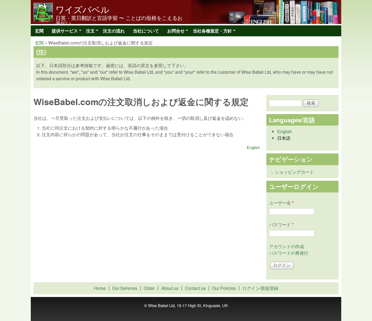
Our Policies (224, 288)
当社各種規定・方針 (210, 32)
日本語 (283, 138)
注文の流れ (114, 31)
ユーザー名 (281, 203)
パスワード (281, 224)
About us (169, 288)
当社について (146, 31)
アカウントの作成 (286, 246)
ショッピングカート (294, 172)
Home (100, 288)
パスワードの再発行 (288, 253)
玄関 (39, 31)
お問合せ (174, 32)
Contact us (195, 288)
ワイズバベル (82, 9)
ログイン (251, 288)
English (253, 147)
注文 (88, 32)
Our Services (124, 288)
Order (149, 288)
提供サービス (63, 32)
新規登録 (269, 288)
